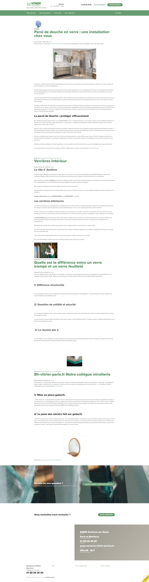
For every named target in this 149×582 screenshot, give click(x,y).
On (35, 339)
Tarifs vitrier (57, 13)
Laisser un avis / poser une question (99, 484)
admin (50, 42)
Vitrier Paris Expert (93, 148)
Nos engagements (100, 5)
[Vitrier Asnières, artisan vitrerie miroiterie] (38, 4)
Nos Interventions (45, 13)
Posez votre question (55, 158)
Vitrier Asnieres (31, 13)
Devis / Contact (105, 566)
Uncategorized (45, 158)
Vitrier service (49, 176)
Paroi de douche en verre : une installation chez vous (71, 34)
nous (98, 384)
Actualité (118, 13)
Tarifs (53, 566)
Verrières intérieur (50, 161)
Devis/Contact (115, 5)
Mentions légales (50, 577)
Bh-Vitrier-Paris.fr (58, 386)
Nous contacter (106, 514)
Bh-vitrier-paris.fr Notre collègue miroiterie (72, 374)
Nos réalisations (70, 13)
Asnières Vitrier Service (57, 44)
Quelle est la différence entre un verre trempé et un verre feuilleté (68, 264)
